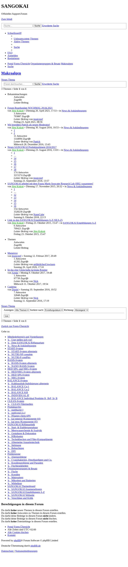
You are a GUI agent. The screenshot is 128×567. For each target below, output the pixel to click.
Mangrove (12, 253)
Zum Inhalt (6, 19)
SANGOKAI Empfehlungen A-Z (79, 223)
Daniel (15, 289)
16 (15, 164)
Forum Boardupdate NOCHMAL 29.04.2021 (30, 108)
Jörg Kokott (18, 110)
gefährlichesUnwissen (44, 264)
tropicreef (38, 119)
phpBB (17, 540)
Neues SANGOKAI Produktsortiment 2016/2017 (32, 147)
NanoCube (38, 214)
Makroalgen (11, 73)
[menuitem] (26, 38)
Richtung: (69, 310)
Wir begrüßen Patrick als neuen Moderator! (28, 124)
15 (15, 161)
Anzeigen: (9, 310)
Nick (35, 281)
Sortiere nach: (37, 310)
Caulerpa (11, 286)
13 (15, 197)
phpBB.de (35, 545)
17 (15, 166)
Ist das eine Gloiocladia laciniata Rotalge (27, 270)
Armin (15, 272)
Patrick (36, 141)
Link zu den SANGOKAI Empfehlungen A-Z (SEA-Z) (35, 220)
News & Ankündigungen (74, 110)
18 (15, 169)
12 (15, 195)
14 (15, 158)
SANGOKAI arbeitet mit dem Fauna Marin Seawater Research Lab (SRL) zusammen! (50, 183)
